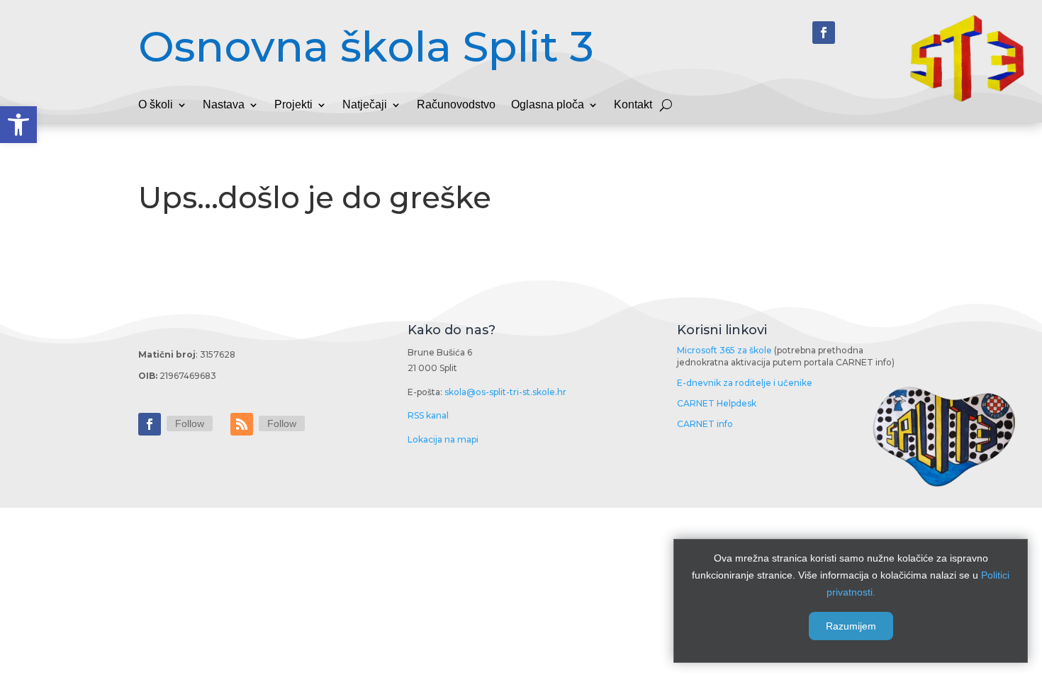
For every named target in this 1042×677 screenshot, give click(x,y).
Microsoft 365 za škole (724, 350)
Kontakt (633, 105)
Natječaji (364, 105)
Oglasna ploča (547, 105)
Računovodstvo (456, 105)
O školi (155, 105)
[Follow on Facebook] (823, 32)
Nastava (224, 105)
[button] (18, 124)
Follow (189, 423)
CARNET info (705, 424)
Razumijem (851, 626)
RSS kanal (428, 415)
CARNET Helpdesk (716, 403)
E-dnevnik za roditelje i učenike (744, 382)
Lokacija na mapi (443, 439)
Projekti (293, 105)
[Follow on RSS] (241, 424)
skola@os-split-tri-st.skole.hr (505, 392)
